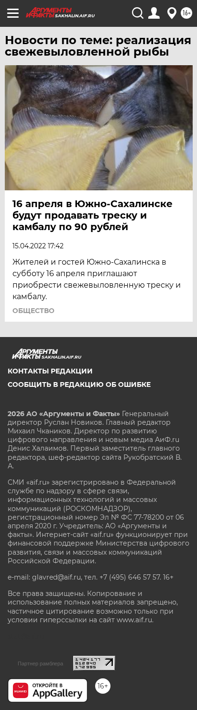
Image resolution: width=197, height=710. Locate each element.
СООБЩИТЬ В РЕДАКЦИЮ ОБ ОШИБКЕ (79, 384)
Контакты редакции (50, 371)
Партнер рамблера (40, 663)
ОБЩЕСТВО (33, 310)
